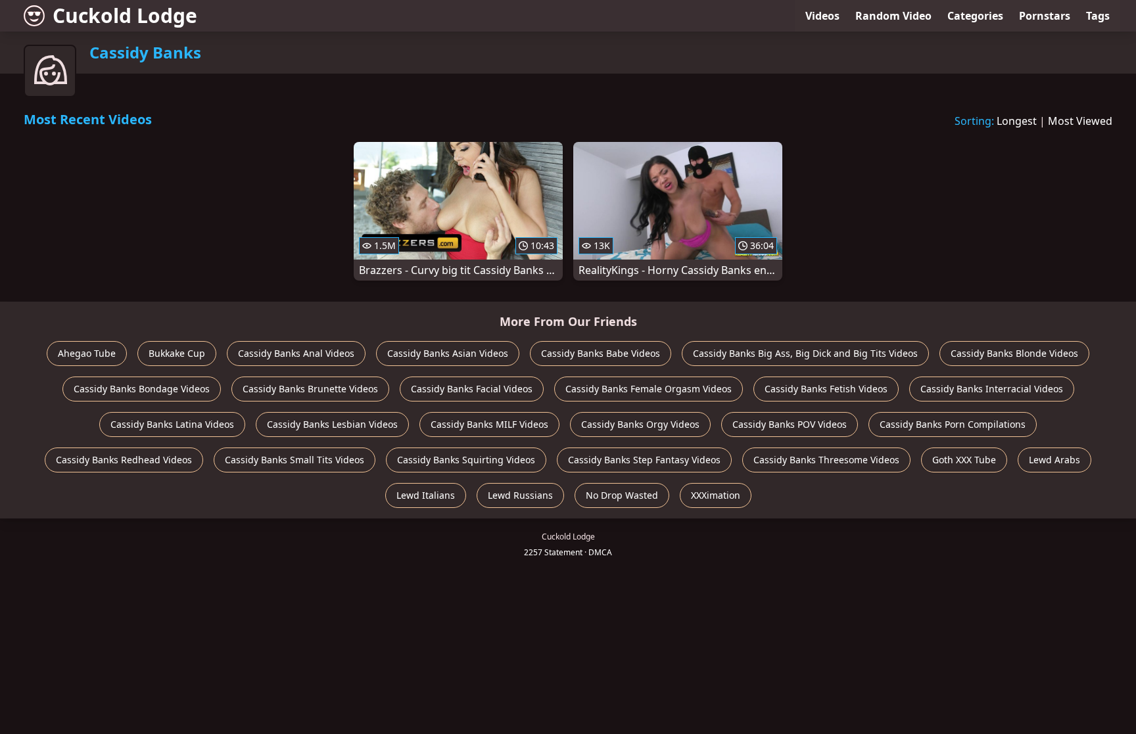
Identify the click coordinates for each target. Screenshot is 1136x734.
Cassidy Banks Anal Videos (296, 353)
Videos (822, 16)
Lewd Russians (520, 495)
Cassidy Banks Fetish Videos (826, 388)
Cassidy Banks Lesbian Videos (332, 424)
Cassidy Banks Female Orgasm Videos (648, 388)
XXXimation (715, 495)
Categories (975, 16)
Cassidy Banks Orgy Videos (640, 424)
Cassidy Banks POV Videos (789, 424)
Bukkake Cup (177, 353)
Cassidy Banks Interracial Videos (991, 388)
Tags (1098, 16)
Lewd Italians (425, 495)
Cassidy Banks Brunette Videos (310, 388)
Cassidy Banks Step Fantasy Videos (644, 459)
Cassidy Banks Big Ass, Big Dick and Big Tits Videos (805, 353)
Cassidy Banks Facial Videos (471, 388)
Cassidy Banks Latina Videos (172, 424)
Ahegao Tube (87, 353)
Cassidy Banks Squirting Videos (466, 459)
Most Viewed (1080, 121)
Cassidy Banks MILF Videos (489, 424)
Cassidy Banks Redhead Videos (124, 459)
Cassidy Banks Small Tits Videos (294, 459)
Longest (1017, 121)
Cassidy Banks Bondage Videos (142, 388)
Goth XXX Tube (964, 459)
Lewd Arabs (1054, 459)
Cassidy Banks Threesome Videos (826, 459)
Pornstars (1044, 16)
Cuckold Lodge (125, 15)
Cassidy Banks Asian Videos (447, 353)
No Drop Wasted (622, 495)
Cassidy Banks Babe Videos (600, 353)
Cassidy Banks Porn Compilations (953, 424)
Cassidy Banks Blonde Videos (1014, 353)
